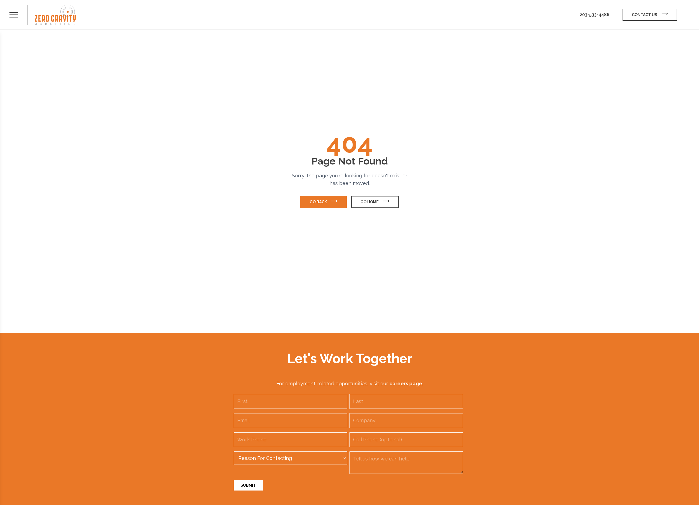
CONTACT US (644, 15)
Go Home (369, 202)
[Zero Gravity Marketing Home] (55, 15)
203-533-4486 (594, 14)
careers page (405, 383)
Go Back (318, 202)
